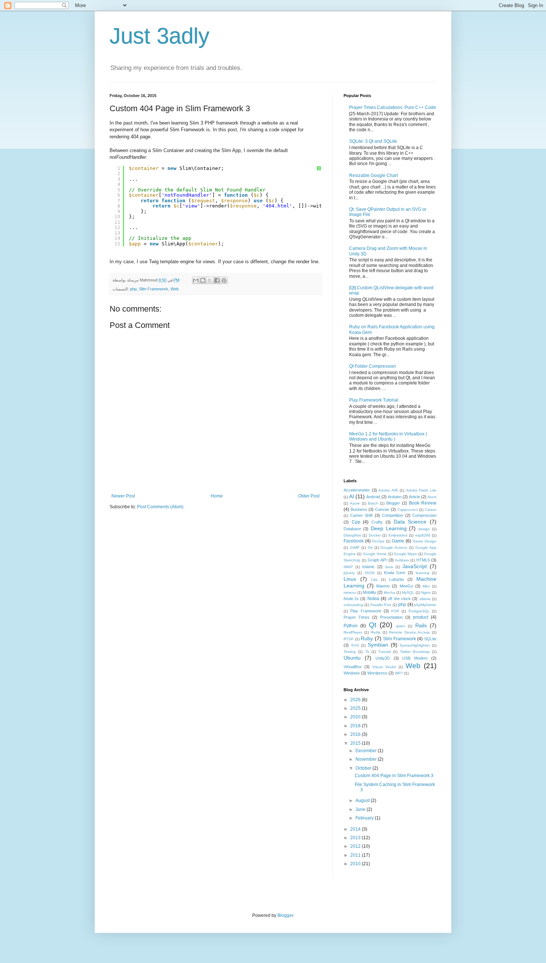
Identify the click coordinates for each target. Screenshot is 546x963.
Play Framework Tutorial (373, 400)
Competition (392, 515)
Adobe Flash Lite (421, 490)
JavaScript (414, 566)
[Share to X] (210, 280)
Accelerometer (357, 490)
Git (370, 547)
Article (414, 497)
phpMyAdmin (425, 605)
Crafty (377, 522)
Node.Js (351, 598)
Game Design (424, 541)
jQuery (349, 573)
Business (359, 509)
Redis (375, 632)
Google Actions (393, 547)
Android (373, 497)
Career (430, 510)
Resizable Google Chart (373, 175)
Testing (350, 652)
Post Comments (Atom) (160, 506)
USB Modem (415, 658)
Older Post (308, 496)
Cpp (356, 522)
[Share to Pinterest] (224, 280)
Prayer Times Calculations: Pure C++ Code (392, 107)
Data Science (410, 522)
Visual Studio (384, 667)
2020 (356, 716)
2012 (356, 846)
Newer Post (123, 496)
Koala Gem (395, 572)
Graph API (377, 560)
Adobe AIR (388, 490)
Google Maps (405, 554)
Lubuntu (396, 579)
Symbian (378, 645)
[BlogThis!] (203, 280)
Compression (424, 515)
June (361, 809)
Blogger (393, 503)
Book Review (422, 503)
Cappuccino (407, 510)
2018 (356, 725)
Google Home (375, 554)
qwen (400, 626)
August (363, 800)
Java (389, 567)
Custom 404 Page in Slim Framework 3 (394, 775)
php (133, 289)
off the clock (399, 598)
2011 (356, 855)
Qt (372, 625)
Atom (432, 497)
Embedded (398, 535)
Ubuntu (352, 658)
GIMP (355, 547)
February (365, 818)
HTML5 (423, 560)
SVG (355, 645)
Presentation (391, 617)
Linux (350, 579)
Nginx (426, 592)
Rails (421, 625)
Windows (352, 673)
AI (351, 496)
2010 (356, 863)
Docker (375, 535)
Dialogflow (352, 535)
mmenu (350, 592)
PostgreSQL (419, 611)
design (424, 529)
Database (352, 528)
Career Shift (361, 515)
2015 (356, 743)
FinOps (378, 541)
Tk (367, 652)
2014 (356, 829)
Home (217, 496)
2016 (356, 734)
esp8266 (422, 535)
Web (174, 289)
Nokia (373, 598)
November (366, 759)
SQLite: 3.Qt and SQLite (373, 141)
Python (351, 625)
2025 (356, 708)
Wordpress (377, 673)
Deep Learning (389, 528)
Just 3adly (159, 35)
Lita (374, 579)
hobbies (402, 560)
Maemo (383, 586)
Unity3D (383, 658)
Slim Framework (153, 289)
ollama (424, 599)
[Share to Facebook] (217, 280)
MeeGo (406, 586)
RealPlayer (353, 632)
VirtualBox (353, 666)
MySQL (408, 592)
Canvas (382, 509)
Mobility (369, 592)
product (420, 617)
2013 (356, 837)
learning (422, 573)
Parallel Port (380, 605)
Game (398, 541)
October (364, 768)
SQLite (430, 639)
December (366, 750)
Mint (426, 586)
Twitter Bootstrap (415, 652)
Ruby (367, 638)
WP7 (399, 673)
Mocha (389, 592)
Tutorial (384, 652)
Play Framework (365, 611)
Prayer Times (357, 617)
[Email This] (195, 280)
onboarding (353, 605)
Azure (355, 503)
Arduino (395, 497)
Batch (373, 503)
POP (395, 611)
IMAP (348, 567)
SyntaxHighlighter (415, 645)
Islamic (368, 566)
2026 (356, 699)
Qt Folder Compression (372, 366)
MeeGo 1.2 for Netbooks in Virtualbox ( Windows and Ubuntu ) (388, 436)
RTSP (349, 639)
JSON (369, 573)
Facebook (354, 541)
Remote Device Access (409, 632)
